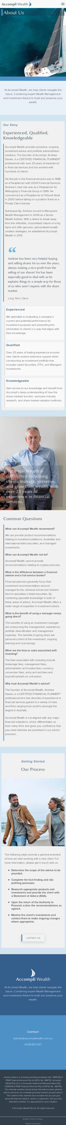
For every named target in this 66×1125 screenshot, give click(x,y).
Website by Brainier (33, 1123)
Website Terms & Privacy (33, 1119)
